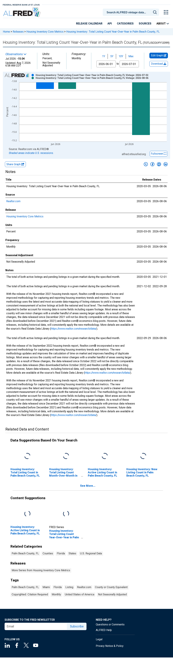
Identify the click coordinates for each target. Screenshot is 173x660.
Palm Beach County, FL (25, 553)
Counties (48, 553)
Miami (46, 587)
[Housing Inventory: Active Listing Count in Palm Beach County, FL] (105, 456)
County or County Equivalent (111, 587)
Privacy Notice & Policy (109, 646)
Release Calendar (89, 23)
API (109, 23)
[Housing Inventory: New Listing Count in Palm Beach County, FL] (143, 456)
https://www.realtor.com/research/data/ (73, 328)
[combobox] (131, 12)
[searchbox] (131, 12)
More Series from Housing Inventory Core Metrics (41, 570)
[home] (22, 12)
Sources (145, 23)
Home (6, 31)
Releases (18, 31)
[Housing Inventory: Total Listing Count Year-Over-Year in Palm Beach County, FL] (66, 514)
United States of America (79, 594)
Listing (69, 587)
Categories (125, 23)
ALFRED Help (104, 630)
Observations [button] (14, 54)
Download (157, 63)
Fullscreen (157, 153)
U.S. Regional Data (91, 553)
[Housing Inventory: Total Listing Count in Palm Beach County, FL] (27, 456)
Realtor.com (13, 201)
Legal (99, 639)
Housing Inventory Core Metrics (45, 31)
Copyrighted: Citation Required (30, 594)
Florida (61, 553)
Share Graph (13, 164)
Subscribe (77, 626)
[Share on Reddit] (159, 164)
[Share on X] (146, 164)
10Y (121, 56)
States (72, 553)
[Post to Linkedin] (166, 164)
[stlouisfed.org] (21, 4)
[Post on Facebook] (152, 164)
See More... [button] (87, 485)
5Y (111, 56)
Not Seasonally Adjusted (112, 594)
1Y (103, 56)
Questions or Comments (110, 624)
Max (130, 56)
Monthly (56, 594)
